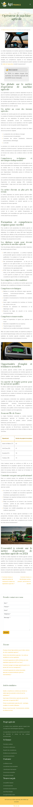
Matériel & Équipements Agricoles (10, 29)
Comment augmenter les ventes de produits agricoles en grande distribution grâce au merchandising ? (14, 672)
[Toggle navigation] (30, 4)
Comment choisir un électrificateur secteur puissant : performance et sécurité (24, 580)
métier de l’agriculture (8, 64)
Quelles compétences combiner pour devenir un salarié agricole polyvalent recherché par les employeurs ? (15, 693)
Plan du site (16, 806)
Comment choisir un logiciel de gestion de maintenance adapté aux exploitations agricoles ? (8, 580)
